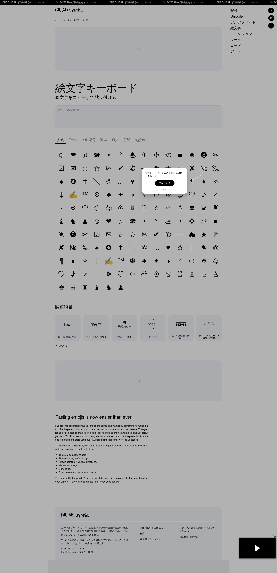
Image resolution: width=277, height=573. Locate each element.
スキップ (164, 189)
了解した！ (165, 183)
